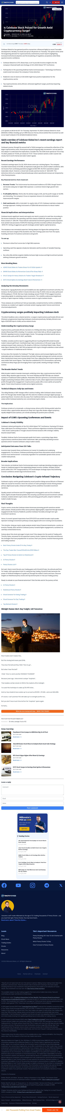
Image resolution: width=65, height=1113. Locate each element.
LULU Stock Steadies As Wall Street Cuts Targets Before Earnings (32, 848)
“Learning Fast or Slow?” (30, 1006)
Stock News (5, 939)
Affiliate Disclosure (27, 1100)
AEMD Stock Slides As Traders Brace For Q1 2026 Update (22, 267)
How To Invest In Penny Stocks (43, 945)
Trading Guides (6, 943)
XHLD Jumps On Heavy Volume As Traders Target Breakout (22, 276)
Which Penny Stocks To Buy (42, 941)
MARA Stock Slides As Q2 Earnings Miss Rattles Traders (31, 856)
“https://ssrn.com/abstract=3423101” (29, 1092)
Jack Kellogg (15, 35)
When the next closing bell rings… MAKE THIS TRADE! (32, 711)
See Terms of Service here (36, 988)
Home (19, 974)
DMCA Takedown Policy (39, 1100)
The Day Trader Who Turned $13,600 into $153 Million (20, 550)
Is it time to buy (12, 43)
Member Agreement (54, 1097)
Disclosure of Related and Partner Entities (20, 1103)
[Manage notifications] (59, 1101)
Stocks (3, 946)
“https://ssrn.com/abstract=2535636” (14, 1087)
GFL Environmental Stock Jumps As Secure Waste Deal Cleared (32, 841)
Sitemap (34, 1103)
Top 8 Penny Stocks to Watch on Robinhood (17, 555)
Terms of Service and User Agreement (11, 1097)
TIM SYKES (7, 34)
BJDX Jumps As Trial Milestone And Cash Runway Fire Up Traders (32, 870)
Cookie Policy (4, 1103)
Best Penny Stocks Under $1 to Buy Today (17, 545)
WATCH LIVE (57, 2)
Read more (16, 737)
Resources (4, 950)
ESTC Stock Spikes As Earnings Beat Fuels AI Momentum (22, 280)
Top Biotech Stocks (9, 604)
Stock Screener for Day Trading (13, 599)
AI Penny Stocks (8, 560)
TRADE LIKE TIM (52, 1110)
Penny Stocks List (9, 564)
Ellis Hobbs (30, 35)
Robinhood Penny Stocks (11, 590)
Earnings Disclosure (42, 1097)
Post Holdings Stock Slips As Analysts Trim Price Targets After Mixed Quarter (32, 863)
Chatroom (38, 974)
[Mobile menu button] (62, 2)
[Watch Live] (50, 2)
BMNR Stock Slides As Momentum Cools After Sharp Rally (22, 271)
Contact (45, 974)
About (3, 953)
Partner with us (27, 974)
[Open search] (47, 2)
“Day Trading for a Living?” (37, 1019)
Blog (2, 936)
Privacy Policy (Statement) (29, 1097)
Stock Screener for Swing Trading (14, 595)
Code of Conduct (5, 1100)
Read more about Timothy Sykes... (14, 920)
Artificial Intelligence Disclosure (54, 1100)
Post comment (32, 808)
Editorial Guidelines (16, 1100)
